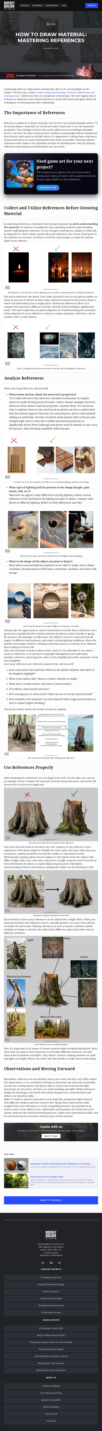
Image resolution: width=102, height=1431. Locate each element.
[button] (52, 7)
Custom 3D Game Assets (51, 1298)
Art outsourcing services (51, 1393)
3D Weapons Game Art (51, 1277)
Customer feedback (51, 1386)
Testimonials (37, 7)
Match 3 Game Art (51, 1291)
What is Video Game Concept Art (51, 1370)
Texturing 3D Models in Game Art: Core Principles (51, 1342)
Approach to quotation (51, 1400)
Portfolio (25, 7)
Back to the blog (51, 1200)
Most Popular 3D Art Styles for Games (51, 1356)
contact (92, 7)
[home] (9, 7)
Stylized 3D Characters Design (51, 1284)
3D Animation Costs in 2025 (51, 1328)
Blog (64, 7)
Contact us (48, 187)
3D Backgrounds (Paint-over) (51, 1305)
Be (51, 1263)
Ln (43, 1263)
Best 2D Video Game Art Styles (51, 1335)
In (59, 1263)
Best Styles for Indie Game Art (51, 1363)
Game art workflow (51, 1407)
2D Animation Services (51, 1312)
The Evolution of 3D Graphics (51, 1349)
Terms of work (51, 1414)
